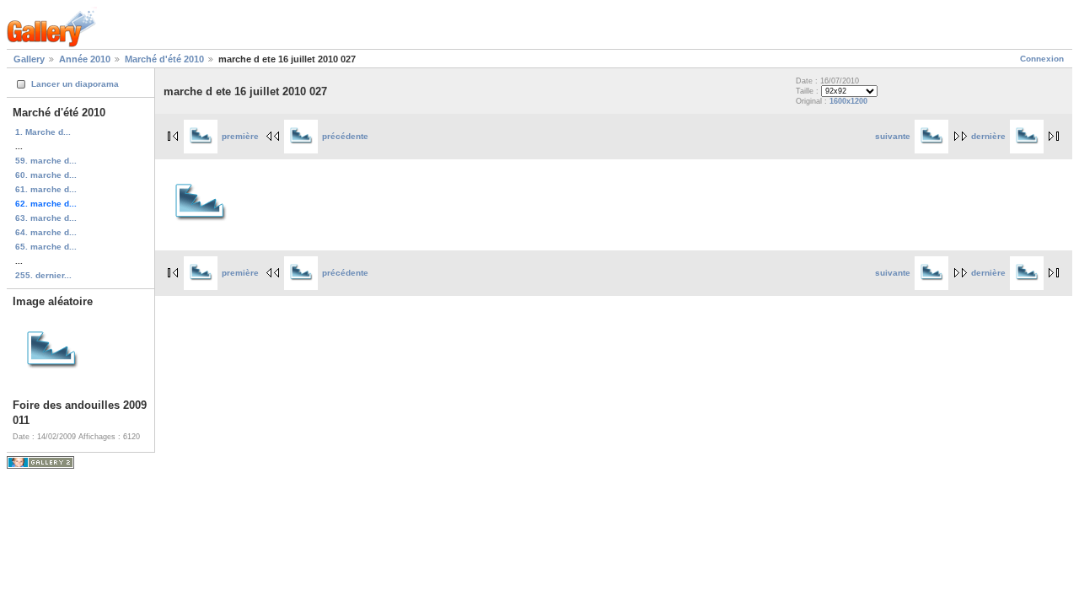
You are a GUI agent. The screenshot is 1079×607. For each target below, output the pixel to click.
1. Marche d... (43, 132)
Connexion (1042, 58)
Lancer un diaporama (75, 84)
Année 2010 (84, 59)
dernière (988, 136)
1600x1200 (848, 101)
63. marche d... (46, 218)
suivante (892, 136)
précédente (345, 136)
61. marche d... (46, 189)
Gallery (29, 59)
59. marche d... (46, 160)
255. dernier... (43, 275)
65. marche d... (46, 246)
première (240, 136)
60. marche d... (46, 175)
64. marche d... (46, 232)
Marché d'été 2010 (164, 59)
